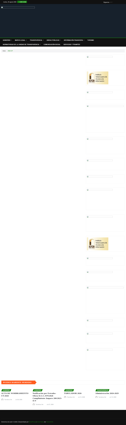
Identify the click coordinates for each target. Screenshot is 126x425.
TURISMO (90, 40)
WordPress (32, 422)
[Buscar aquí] (124, 40)
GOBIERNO (7, 40)
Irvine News (40, 422)
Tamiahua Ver (8, 399)
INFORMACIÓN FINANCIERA (73, 40)
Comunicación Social (52, 44)
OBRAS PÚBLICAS (53, 40)
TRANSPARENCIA (36, 40)
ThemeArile (49, 422)
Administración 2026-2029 (107, 393)
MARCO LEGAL (20, 40)
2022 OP (10, 51)
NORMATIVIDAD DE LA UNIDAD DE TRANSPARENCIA (21, 44)
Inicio (4, 51)
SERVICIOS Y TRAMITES (72, 44)
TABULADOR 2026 (73, 393)
